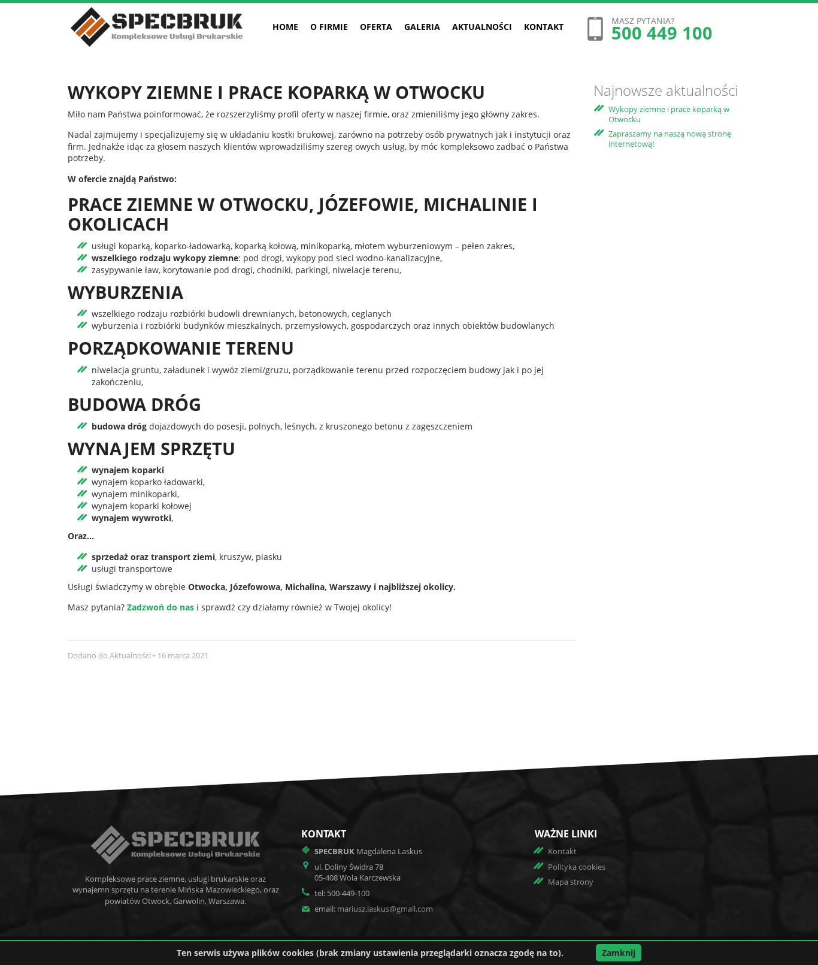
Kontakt (543, 26)
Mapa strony (570, 881)
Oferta (376, 26)
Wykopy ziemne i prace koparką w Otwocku (668, 114)
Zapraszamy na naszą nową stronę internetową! (669, 138)
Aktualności (482, 26)
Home (285, 26)
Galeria (422, 26)
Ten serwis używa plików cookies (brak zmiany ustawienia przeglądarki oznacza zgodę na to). (370, 952)
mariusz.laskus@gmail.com (385, 908)
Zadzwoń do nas (160, 607)
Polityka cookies (576, 866)
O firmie (329, 26)
